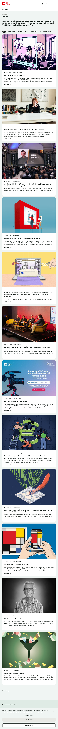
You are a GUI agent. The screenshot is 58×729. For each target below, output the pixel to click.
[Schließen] (54, 711)
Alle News (4, 14)
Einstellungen (29, 715)
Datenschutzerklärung (37, 712)
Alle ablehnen (29, 719)
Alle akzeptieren (29, 725)
